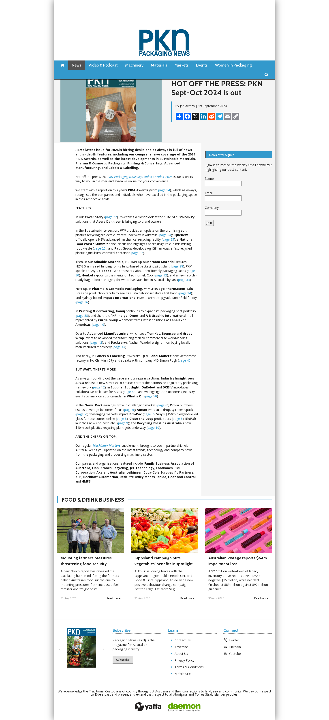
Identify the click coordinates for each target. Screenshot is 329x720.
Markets (182, 65)
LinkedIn (235, 647)
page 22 (111, 217)
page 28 (177, 266)
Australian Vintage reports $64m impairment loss (237, 561)
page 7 (81, 414)
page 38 (82, 315)
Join (209, 223)
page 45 (184, 360)
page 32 (161, 275)
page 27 (137, 253)
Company (212, 207)
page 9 (123, 423)
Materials (159, 65)
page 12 (99, 387)
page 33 (184, 280)
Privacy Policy (184, 660)
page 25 (168, 239)
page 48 (129, 392)
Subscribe (123, 660)
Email (209, 193)
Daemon (184, 707)
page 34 (185, 293)
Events (202, 65)
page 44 (119, 347)
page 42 (96, 342)
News (76, 65)
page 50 (151, 396)
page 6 (162, 405)
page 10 (153, 427)
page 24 (165, 235)
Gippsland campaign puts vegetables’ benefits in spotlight (164, 561)
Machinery (134, 65)
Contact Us (183, 640)
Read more (114, 598)
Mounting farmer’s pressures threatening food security (86, 561)
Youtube (235, 653)
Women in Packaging (233, 65)
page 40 (98, 324)
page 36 (82, 302)
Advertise (181, 647)
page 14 (164, 190)
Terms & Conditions (189, 667)
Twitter (234, 640)
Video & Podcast (103, 65)
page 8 (122, 418)
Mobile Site (183, 674)
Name (209, 178)
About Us (181, 653)
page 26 (99, 248)
